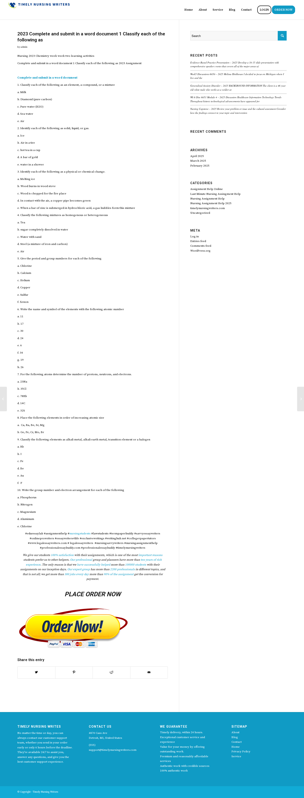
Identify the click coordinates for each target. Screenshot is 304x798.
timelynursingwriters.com (207, 208)
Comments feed (200, 246)
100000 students (135, 564)
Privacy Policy (240, 751)
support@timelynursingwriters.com (112, 750)
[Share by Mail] (149, 672)
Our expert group (78, 569)
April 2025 (197, 156)
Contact (236, 742)
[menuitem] (188, 10)
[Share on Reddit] (111, 672)
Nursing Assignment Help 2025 (210, 203)
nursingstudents (80, 533)
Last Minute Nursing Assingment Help (215, 194)
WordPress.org (200, 250)
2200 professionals (122, 569)
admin (23, 47)
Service (236, 756)
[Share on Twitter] (36, 672)
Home (235, 747)
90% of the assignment (119, 574)
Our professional (81, 560)
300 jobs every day (76, 574)
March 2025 (198, 161)
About (235, 732)
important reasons (150, 555)
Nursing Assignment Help (207, 198)
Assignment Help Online (206, 189)
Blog (234, 737)
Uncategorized (200, 213)
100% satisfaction (62, 555)
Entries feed (198, 241)
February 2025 (199, 165)
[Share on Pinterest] (74, 672)
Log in (194, 236)
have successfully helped (93, 564)
